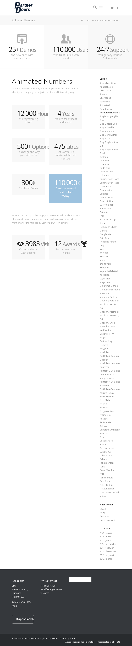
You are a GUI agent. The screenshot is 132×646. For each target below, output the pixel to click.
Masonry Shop (107, 322)
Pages (103, 337)
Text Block (105, 481)
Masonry (104, 293)
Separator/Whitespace (112, 429)
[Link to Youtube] (112, 7)
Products (104, 407)
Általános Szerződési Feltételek (106, 98)
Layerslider (105, 278)
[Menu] (101, 7)
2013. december (108, 551)
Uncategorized (107, 520)
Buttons (104, 156)
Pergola (104, 348)
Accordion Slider (108, 83)
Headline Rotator (108, 241)
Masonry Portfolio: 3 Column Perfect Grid (109, 304)
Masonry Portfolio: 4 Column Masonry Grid (109, 315)
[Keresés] (93, 7)
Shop (102, 437)
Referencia (105, 422)
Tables (103, 459)
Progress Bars (107, 411)
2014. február (107, 547)
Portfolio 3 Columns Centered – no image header (110, 374)
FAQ (102, 215)
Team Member (107, 470)
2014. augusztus (108, 543)
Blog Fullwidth (107, 127)
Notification (106, 330)
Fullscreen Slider (108, 226)
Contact (104, 193)
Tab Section (106, 455)
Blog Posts (105, 138)
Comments (105, 186)
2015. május (106, 536)
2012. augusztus (108, 555)
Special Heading (108, 448)
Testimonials (106, 477)
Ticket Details (106, 485)
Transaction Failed (109, 492)
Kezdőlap (105, 274)
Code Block (105, 167)
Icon (102, 249)
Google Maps (107, 234)
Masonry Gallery (108, 297)
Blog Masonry (107, 130)
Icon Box (104, 252)
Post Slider (105, 400)
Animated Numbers (23, 20)
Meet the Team (107, 326)
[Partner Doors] (23, 7)
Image (103, 260)
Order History (107, 333)
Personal (104, 516)
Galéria (103, 230)
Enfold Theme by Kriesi (64, 638)
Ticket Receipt (107, 488)
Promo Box (105, 414)
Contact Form (106, 197)
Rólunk (103, 426)
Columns (104, 175)
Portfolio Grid (107, 396)
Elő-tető (104, 212)
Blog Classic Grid (108, 123)
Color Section (106, 171)
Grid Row (104, 238)
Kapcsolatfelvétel (109, 271)
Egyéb (103, 508)
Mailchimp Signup (109, 285)
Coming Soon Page (109, 178)
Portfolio (104, 352)
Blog (102, 120)
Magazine (105, 282)
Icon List (104, 256)
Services (104, 433)
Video (103, 496)
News (103, 512)
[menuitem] (93, 7)
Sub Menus (106, 451)
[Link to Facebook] (117, 7)
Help (102, 245)
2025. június (106, 532)
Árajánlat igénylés (109, 116)
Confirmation (106, 190)
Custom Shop (107, 204)
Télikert (103, 474)
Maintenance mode (110, 289)
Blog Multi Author (108, 134)
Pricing (103, 403)
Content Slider (107, 201)
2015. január (106, 540)
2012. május (106, 558)
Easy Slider (105, 208)
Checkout (104, 160)
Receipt (103, 418)
